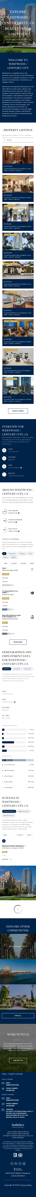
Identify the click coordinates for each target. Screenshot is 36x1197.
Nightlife (14, 557)
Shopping (22, 553)
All (5, 553)
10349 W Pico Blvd (7, 594)
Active (31, 553)
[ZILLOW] (24, 1163)
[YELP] (20, 1163)
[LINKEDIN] (16, 1163)
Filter (8, 140)
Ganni (4, 568)
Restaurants (13, 553)
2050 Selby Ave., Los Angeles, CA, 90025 (13, 848)
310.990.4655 (10, 1105)
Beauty (6, 557)
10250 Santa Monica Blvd (10, 570)
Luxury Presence (18, 1176)
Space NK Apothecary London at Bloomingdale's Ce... (11, 616)
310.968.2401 (10, 1090)
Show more (18, 642)
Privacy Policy (26, 1185)
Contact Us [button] (18, 1060)
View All (18, 1015)
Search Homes (18, 411)
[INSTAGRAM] (12, 1163)
